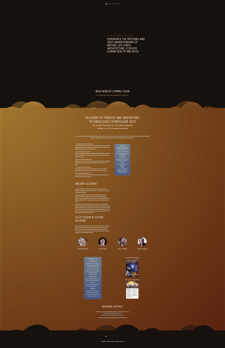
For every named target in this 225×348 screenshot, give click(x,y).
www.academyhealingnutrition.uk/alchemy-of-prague (112, 315)
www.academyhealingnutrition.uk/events (112, 313)
